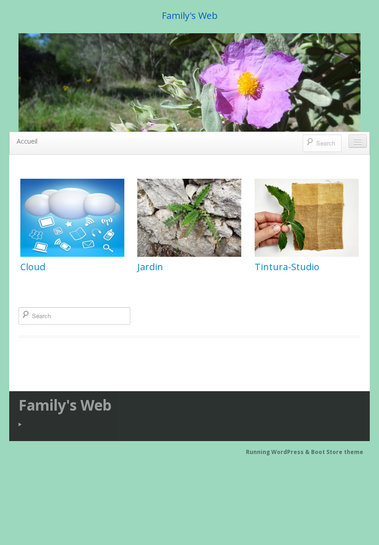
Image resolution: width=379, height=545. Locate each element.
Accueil (27, 141)
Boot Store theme (337, 452)
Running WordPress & (278, 452)
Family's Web (190, 15)
